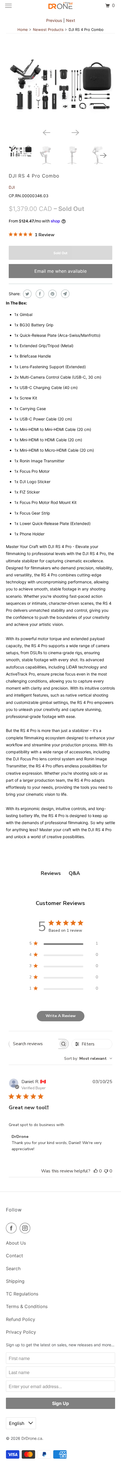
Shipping (15, 1281)
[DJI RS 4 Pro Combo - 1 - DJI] (60, 87)
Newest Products (48, 29)
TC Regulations (22, 1294)
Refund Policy (20, 1319)
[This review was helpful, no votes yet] (96, 1171)
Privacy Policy (21, 1332)
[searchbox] (33, 1043)
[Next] (75, 132)
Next (70, 20)
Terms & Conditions (27, 1306)
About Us (16, 1243)
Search (13, 1268)
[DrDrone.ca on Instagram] (26, 1228)
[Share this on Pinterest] (52, 294)
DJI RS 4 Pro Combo (34, 176)
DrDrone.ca (31, 1438)
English (17, 1423)
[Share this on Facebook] (39, 294)
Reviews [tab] (51, 873)
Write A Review (61, 1015)
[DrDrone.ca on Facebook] (12, 1228)
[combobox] (88, 1058)
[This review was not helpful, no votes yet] (106, 1171)
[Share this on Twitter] (27, 294)
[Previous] (46, 132)
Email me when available (60, 271)
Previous (54, 20)
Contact (14, 1255)
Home (22, 29)
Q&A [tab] (74, 873)
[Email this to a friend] (65, 294)
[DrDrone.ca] (60, 5)
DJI (12, 187)
